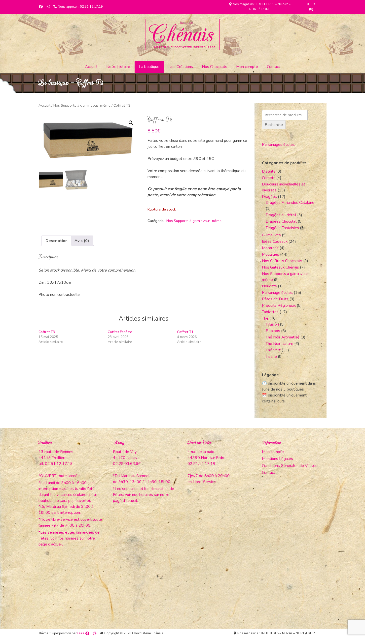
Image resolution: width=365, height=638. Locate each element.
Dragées (269, 196)
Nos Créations (180, 66)
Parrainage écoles (277, 292)
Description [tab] (56, 240)
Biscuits (268, 171)
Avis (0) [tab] (81, 240)
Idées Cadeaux (275, 241)
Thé (265, 318)
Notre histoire (118, 66)
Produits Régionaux (279, 305)
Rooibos (273, 331)
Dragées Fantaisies (282, 228)
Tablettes (270, 312)
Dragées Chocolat (281, 221)
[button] (130, 122)
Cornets (268, 178)
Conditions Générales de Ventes (289, 465)
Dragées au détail (281, 215)
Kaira (80, 633)
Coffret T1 (185, 332)
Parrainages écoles (278, 144)
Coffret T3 (46, 332)
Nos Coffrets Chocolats (282, 261)
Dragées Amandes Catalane (290, 202)
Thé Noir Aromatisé (282, 337)
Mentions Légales (277, 458)
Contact (273, 66)
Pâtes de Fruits (275, 299)
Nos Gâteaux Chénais (280, 267)
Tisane (271, 356)
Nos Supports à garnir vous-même (81, 105)
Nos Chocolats (214, 66)
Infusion (272, 324)
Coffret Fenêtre (120, 332)
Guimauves (271, 235)
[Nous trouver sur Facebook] (40, 6)
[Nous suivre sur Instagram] (48, 6)
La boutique (149, 66)
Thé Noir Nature (279, 343)
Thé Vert (273, 350)
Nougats (269, 286)
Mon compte (247, 66)
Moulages (270, 254)
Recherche (274, 124)
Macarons (270, 248)
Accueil (91, 66)
